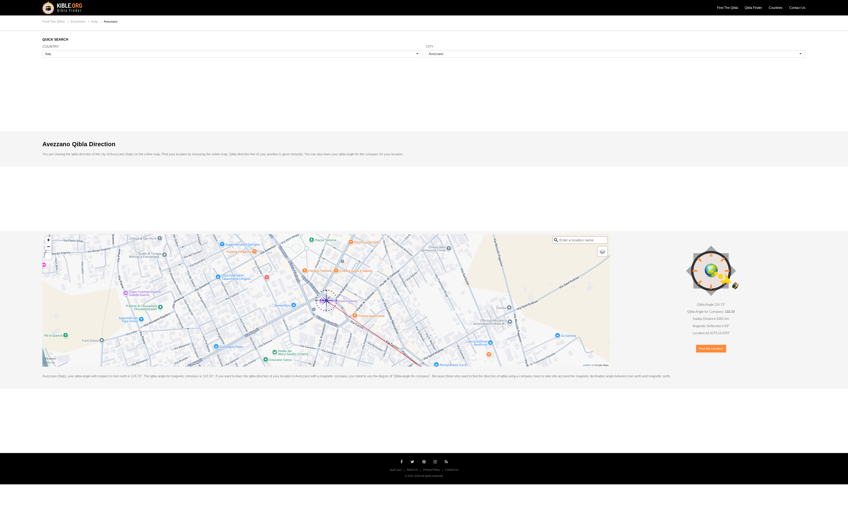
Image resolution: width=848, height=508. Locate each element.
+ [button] (48, 240)
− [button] (48, 246)
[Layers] (602, 251)
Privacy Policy (431, 469)
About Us (412, 469)
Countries (776, 7)
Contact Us (797, 7)
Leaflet (586, 365)
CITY (429, 46)
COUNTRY (50, 46)
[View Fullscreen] (48, 256)
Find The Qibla (727, 7)
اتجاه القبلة (395, 469)
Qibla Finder (753, 7)
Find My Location (711, 348)
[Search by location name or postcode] (556, 240)
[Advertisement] (424, 99)
